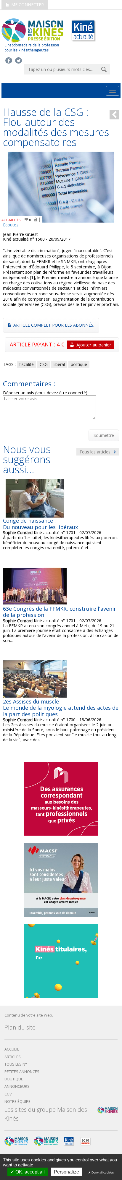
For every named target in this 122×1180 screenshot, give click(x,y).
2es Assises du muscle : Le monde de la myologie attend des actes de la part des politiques (60, 708)
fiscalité (26, 364)
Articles (12, 1056)
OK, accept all (29, 1171)
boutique (13, 1079)
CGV (8, 1094)
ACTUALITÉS (11, 220)
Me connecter (27, 4)
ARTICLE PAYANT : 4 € (60, 344)
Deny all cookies (102, 1172)
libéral (59, 364)
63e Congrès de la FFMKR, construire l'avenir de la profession (59, 612)
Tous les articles (95, 452)
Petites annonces (21, 1071)
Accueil (11, 1049)
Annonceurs (17, 1086)
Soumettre (104, 435)
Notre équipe (17, 1101)
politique (79, 364)
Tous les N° (15, 1064)
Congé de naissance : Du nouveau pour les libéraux (40, 524)
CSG (44, 364)
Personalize (66, 1171)
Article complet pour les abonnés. (53, 325)
